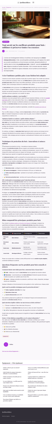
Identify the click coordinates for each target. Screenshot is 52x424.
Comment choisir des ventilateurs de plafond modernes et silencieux (36, 377)
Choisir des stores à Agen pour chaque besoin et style (37, 391)
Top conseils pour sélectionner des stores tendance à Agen (37, 386)
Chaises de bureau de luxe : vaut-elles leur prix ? (38, 373)
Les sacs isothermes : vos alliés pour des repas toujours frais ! (12, 382)
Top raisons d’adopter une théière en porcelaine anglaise (11, 400)
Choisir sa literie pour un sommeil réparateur (11, 368)
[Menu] (33, 2)
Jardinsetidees (23, 2)
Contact (13, 416)
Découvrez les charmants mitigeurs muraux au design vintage (13, 386)
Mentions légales (6, 416)
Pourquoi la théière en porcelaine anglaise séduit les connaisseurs (38, 395)
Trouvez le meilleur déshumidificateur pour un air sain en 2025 (38, 368)
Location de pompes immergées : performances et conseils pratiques (36, 382)
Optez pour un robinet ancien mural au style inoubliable (13, 391)
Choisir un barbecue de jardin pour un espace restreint (12, 377)
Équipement (8, 7)
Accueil (3, 7)
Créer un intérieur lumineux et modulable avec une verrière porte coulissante (13, 395)
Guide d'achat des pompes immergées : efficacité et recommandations (12, 373)
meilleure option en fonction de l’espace (20, 223)
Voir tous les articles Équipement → (11, 351)
